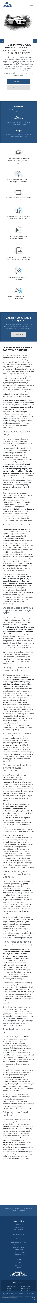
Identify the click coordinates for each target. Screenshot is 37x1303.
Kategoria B (19, 1224)
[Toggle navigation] (31, 4)
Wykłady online (18, 1234)
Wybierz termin (18, 81)
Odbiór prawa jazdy (18, 1254)
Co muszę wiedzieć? (18, 88)
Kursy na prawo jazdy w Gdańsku (15, 439)
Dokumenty (18, 1245)
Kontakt (18, 1267)
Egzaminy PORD (18, 1252)
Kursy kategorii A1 (9, 1094)
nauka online (8, 784)
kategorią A (28, 1070)
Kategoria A (18, 1227)
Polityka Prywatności (18, 1242)
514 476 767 (18, 1274)
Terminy (18, 1232)
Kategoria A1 (18, 1229)
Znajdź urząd (18, 1250)
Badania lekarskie (18, 1247)
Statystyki (18, 1265)
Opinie (18, 1263)
